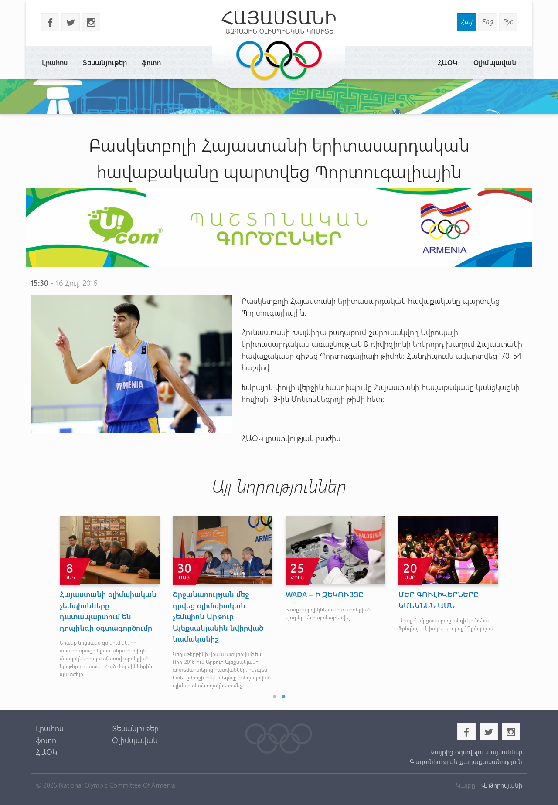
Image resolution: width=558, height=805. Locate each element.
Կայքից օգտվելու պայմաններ (476, 751)
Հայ (467, 21)
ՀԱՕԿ (447, 62)
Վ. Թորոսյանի (501, 785)
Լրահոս (55, 62)
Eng (487, 21)
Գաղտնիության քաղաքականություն (466, 761)
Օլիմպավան (494, 62)
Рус (508, 21)
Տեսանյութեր (104, 62)
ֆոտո (151, 62)
